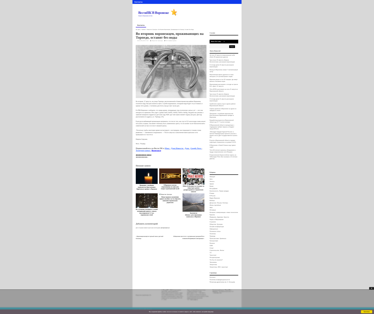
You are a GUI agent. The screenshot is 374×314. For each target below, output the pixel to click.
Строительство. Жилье (217, 250)
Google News (196, 148)
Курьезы (212, 214)
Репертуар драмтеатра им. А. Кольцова (222, 282)
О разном (213, 222)
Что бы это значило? (216, 260)
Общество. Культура (152, 29)
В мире (212, 193)
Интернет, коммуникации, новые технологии (224, 212)
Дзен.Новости (177, 148)
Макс (167, 148)
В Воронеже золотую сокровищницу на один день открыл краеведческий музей (170, 187)
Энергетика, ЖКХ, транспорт (219, 267)
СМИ (211, 245)
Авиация (212, 176)
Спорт (211, 248)
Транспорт (213, 255)
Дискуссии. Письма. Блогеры (219, 203)
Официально (214, 229)
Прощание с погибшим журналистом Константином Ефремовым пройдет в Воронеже (146, 187)
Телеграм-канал (143, 150)
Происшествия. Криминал (218, 238)
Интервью (213, 210)
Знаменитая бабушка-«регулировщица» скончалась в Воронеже (193, 215)
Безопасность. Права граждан (219, 191)
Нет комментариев (171, 40)
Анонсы (212, 181)
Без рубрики (213, 188)
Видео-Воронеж (215, 198)
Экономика (213, 262)
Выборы (212, 200)
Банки (211, 186)
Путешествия (214, 241)
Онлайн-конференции (217, 226)
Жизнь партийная (215, 205)
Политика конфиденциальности (220, 279)
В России (212, 195)
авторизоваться (165, 228)
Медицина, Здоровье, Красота (219, 217)
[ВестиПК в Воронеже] (159, 20)
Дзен (187, 148)
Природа (212, 236)
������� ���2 (144, 155)
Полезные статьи (215, 231)
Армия (212, 184)
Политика (213, 233)
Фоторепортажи (215, 257)
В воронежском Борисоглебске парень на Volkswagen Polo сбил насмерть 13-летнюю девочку (223, 156)
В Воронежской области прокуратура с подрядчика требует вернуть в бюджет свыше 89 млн (222, 126)
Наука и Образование (217, 219)
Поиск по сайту (216, 41)
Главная (143, 29)
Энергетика (213, 264)
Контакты (138, 2)
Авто (211, 179)
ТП (210, 252)
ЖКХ (211, 207)
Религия (212, 243)
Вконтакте (156, 150)
